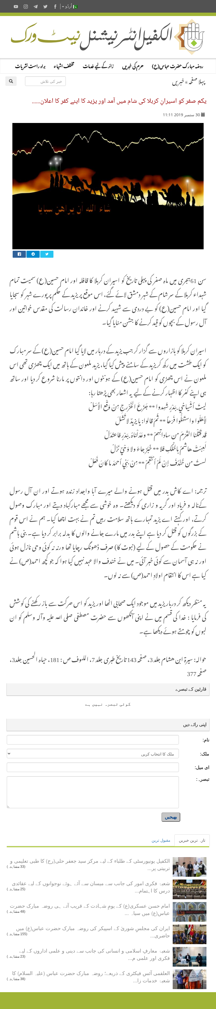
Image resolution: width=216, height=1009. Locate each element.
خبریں (178, 80)
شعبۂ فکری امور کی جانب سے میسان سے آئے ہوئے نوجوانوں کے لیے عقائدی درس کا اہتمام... (91, 886)
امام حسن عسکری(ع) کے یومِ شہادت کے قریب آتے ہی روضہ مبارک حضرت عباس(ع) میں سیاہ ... (90, 909)
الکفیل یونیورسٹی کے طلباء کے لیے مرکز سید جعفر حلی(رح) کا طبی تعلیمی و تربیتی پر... (90, 864)
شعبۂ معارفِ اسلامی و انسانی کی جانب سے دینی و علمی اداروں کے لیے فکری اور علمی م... (94, 954)
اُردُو (68, 6)
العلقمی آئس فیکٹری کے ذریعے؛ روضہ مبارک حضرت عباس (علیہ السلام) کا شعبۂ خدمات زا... (91, 976)
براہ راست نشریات (30, 65)
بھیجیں (171, 816)
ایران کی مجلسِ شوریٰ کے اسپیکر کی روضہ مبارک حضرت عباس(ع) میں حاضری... (93, 931)
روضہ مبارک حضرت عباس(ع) (177, 65)
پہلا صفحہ (197, 80)
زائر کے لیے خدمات (98, 65)
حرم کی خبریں (132, 65)
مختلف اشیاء (64, 65)
